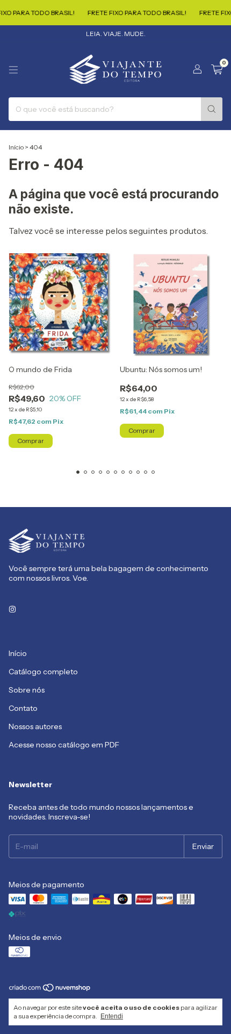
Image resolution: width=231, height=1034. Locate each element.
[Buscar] (211, 109)
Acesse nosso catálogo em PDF (64, 745)
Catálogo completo (43, 671)
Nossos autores (35, 726)
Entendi (111, 1016)
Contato (23, 708)
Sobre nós (27, 690)
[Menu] (13, 70)
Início (16, 147)
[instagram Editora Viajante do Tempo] (12, 609)
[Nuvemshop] (50, 990)
